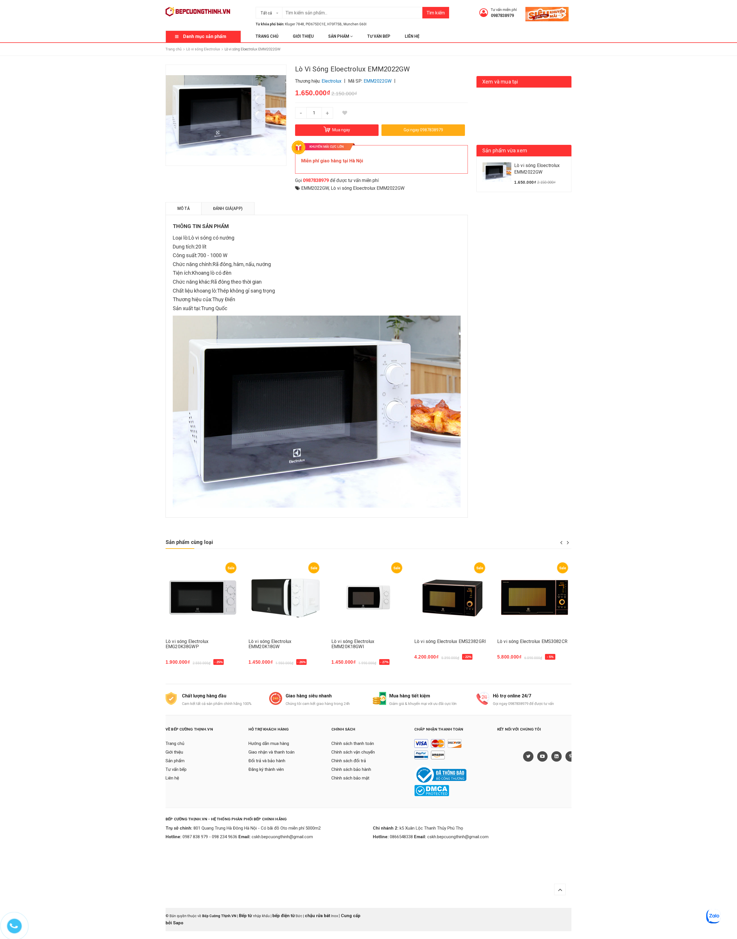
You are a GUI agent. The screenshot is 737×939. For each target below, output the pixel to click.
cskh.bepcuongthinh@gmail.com (282, 836)
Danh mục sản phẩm (204, 36)
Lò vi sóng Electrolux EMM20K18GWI (352, 644)
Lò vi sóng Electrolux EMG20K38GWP (187, 644)
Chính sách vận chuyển (353, 752)
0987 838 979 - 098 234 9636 (210, 836)
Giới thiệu (303, 36)
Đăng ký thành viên (266, 769)
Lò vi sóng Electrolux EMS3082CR (532, 641)
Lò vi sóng (200, 238)
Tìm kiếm (436, 13)
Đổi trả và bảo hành (266, 760)
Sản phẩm (339, 36)
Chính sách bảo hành (351, 769)
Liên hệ (412, 36)
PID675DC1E (316, 24)
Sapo (178, 922)
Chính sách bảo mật (350, 778)
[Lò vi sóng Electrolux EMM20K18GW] (285, 597)
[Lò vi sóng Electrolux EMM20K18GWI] (368, 597)
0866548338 (401, 836)
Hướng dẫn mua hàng (268, 743)
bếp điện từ (283, 915)
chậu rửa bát (317, 915)
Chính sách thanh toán (352, 743)
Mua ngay (179, 665)
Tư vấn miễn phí (504, 9)
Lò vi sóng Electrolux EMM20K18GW (269, 644)
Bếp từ (246, 915)
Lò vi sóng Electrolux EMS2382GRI (450, 641)
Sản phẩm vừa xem (504, 150)
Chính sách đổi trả (348, 760)
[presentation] (561, 542)
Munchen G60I (354, 24)
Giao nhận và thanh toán (271, 752)
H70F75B (334, 24)
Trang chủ (266, 36)
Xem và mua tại (500, 82)
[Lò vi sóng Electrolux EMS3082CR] (534, 597)
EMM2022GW (315, 188)
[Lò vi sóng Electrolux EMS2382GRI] (451, 597)
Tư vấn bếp (378, 36)
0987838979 (502, 15)
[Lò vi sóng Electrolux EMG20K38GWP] (203, 597)
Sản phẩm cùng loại (189, 542)
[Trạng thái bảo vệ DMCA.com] (431, 790)
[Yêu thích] (344, 113)
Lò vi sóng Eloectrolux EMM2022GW (367, 188)
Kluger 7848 (294, 24)
